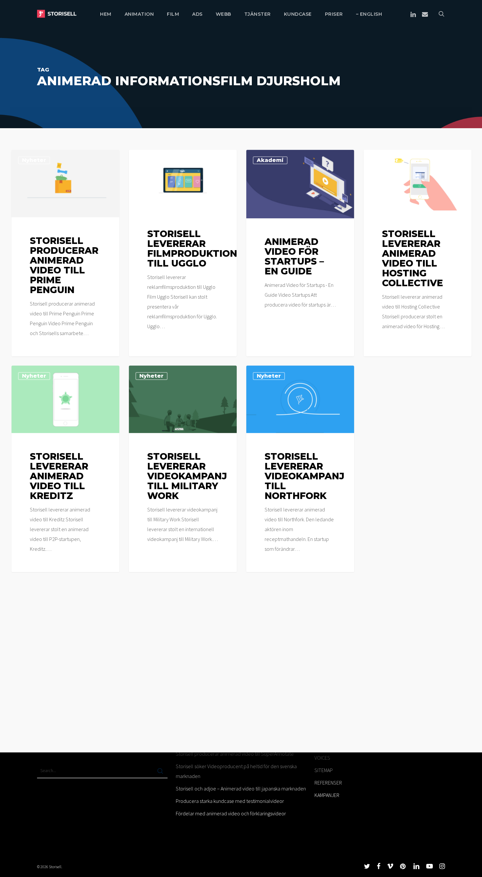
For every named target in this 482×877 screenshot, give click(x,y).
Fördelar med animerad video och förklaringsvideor (231, 813)
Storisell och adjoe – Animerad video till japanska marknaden (241, 788)
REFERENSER (328, 782)
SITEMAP (323, 770)
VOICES (322, 757)
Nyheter (34, 160)
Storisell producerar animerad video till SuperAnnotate (235, 753)
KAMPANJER (326, 795)
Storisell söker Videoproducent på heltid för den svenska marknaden (236, 771)
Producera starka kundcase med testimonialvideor (230, 801)
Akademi (270, 160)
